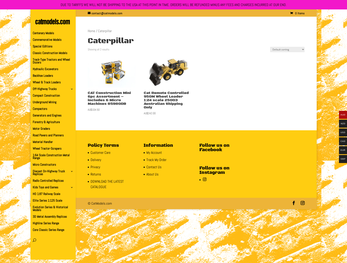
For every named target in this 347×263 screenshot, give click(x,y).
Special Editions (42, 46)
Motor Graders (41, 129)
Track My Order (156, 159)
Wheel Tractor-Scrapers (47, 149)
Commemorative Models (47, 40)
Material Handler (43, 142)
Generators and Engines (47, 115)
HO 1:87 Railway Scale (46, 194)
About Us (152, 174)
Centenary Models (43, 33)
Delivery (96, 159)
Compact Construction (46, 96)
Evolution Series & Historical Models (50, 209)
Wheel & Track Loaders (47, 82)
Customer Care (100, 152)
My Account (154, 152)
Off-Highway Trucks (45, 89)
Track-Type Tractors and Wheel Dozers (51, 61)
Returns (96, 174)
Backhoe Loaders (43, 76)
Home (91, 31)
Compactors (40, 109)
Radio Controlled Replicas (48, 181)
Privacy (95, 167)
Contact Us (153, 167)
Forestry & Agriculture (46, 122)
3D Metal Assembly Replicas (50, 217)
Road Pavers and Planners (48, 135)
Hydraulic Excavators (45, 69)
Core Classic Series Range (48, 230)
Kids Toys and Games (45, 187)
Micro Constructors (44, 165)
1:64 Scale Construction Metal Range (51, 157)
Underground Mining (44, 102)
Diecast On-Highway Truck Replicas (49, 173)
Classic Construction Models (50, 53)
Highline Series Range (46, 223)
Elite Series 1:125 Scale (47, 201)
